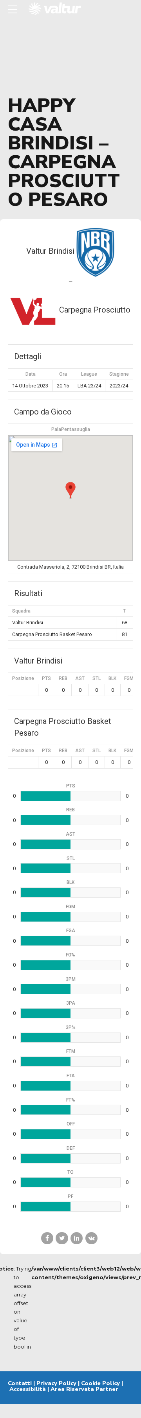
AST (80, 678)
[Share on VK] (91, 1238)
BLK (112, 678)
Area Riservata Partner (84, 1389)
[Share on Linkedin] (76, 1238)
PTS (46, 678)
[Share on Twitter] (62, 1238)
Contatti (20, 1383)
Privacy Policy (56, 1383)
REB (63, 678)
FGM (129, 678)
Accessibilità (27, 1389)
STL (96, 678)
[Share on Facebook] (47, 1238)
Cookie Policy (100, 1383)
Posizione (23, 678)
